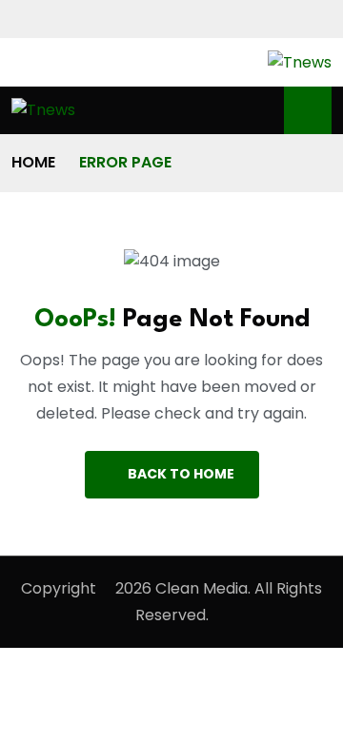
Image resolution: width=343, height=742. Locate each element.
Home (33, 162)
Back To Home (181, 473)
